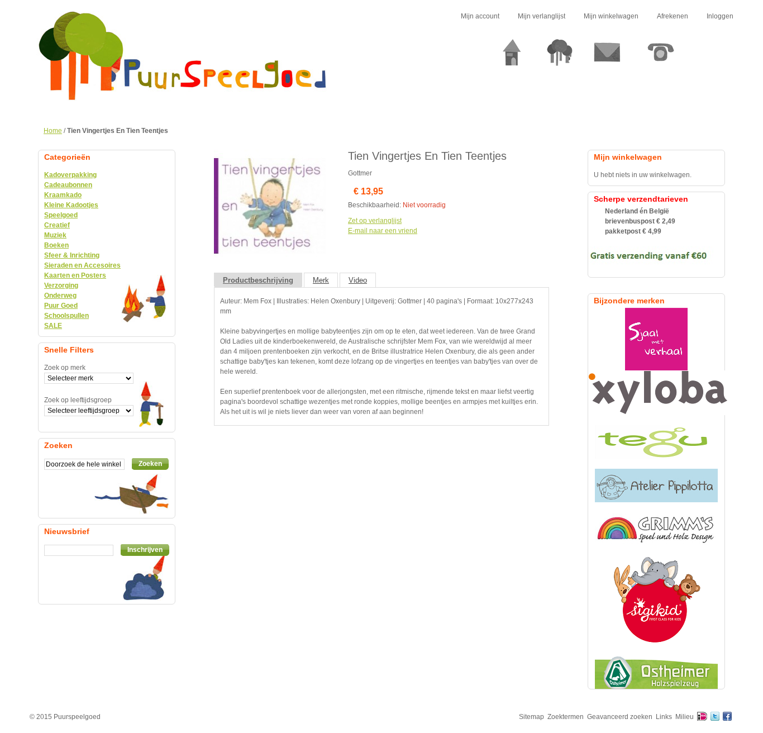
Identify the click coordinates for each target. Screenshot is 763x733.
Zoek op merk (64, 368)
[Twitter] (714, 717)
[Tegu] (656, 442)
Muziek (55, 235)
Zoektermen (565, 717)
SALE (53, 326)
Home (53, 131)
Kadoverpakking (70, 175)
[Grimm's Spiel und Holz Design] (656, 529)
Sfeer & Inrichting (71, 255)
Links (664, 717)
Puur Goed (61, 306)
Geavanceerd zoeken (619, 717)
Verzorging (61, 285)
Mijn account (480, 16)
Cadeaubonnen (68, 185)
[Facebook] (727, 717)
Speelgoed (61, 215)
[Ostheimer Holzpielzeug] (656, 672)
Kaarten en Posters (75, 275)
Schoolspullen (66, 316)
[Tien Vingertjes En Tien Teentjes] (270, 155)
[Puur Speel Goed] (182, 56)
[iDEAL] (702, 717)
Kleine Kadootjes (71, 205)
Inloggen (720, 16)
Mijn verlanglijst (541, 16)
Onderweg (60, 295)
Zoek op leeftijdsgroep (78, 400)
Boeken (56, 245)
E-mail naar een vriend (382, 231)
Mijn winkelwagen (611, 16)
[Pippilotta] (656, 485)
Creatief (57, 225)
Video (358, 280)
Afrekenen (672, 16)
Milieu (684, 717)
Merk (321, 280)
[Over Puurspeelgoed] (559, 56)
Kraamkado (63, 195)
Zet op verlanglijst (375, 221)
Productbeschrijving (258, 280)
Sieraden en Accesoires (82, 265)
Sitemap (531, 717)
